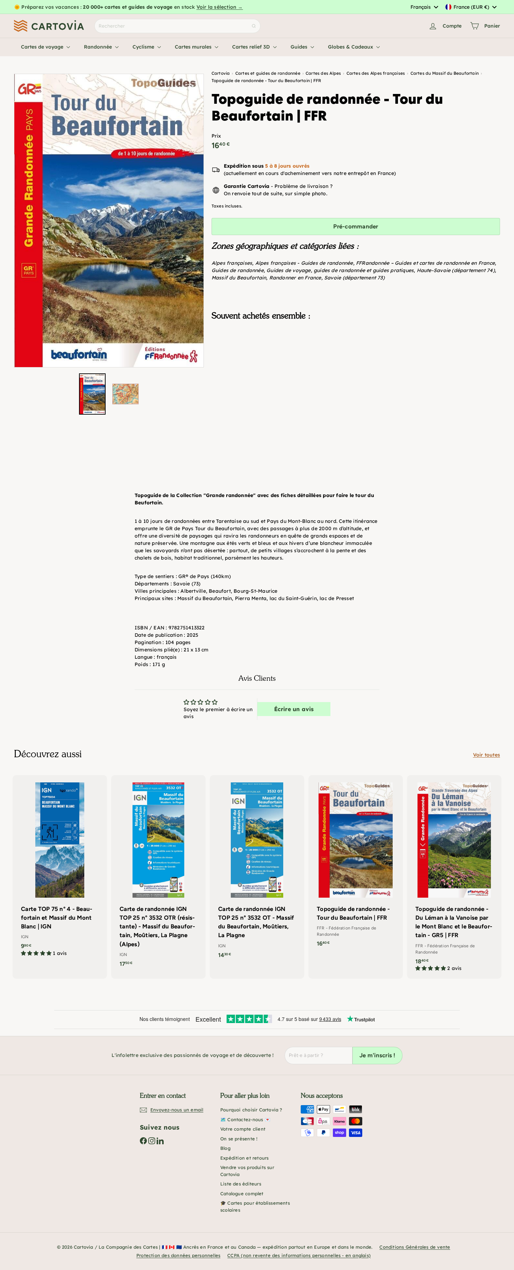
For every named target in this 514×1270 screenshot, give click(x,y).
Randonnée (98, 47)
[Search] (253, 26)
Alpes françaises (232, 263)
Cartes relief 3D (251, 47)
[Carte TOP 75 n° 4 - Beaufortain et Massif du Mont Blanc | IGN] (60, 869)
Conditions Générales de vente (414, 1247)
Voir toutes (486, 755)
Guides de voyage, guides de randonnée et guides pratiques (340, 270)
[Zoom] (109, 220)
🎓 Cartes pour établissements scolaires (255, 1206)
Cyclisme (144, 47)
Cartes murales (194, 47)
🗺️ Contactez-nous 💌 (245, 1119)
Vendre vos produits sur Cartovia (247, 1171)
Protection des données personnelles (178, 1255)
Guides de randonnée (238, 270)
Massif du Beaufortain (239, 278)
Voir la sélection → (220, 7)
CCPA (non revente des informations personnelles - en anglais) (299, 1255)
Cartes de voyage (43, 47)
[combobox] (424, 7)
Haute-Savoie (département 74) (456, 270)
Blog (225, 1148)
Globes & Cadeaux (351, 47)
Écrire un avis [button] (294, 709)
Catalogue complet (242, 1193)
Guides (300, 47)
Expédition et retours (244, 1158)
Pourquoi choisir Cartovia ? (251, 1109)
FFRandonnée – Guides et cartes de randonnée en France (425, 263)
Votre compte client (242, 1129)
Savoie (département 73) (354, 278)
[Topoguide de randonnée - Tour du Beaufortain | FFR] (355, 360)
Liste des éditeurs (240, 1184)
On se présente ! (238, 1138)
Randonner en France (295, 278)
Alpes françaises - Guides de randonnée (304, 263)
